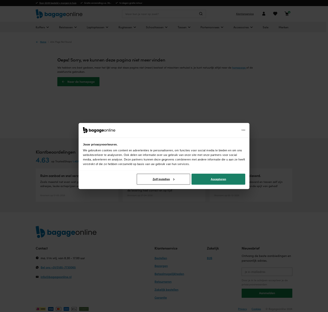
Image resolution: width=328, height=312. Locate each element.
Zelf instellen (161, 179)
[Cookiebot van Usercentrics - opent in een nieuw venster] (228, 130)
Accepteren (218, 179)
